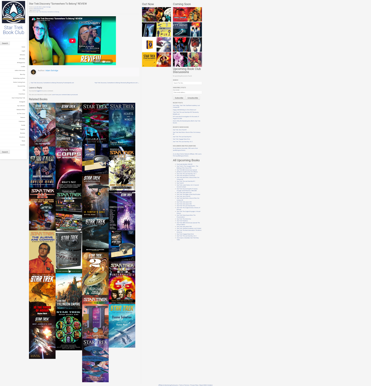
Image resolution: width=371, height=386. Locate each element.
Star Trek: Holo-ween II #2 (184, 202)
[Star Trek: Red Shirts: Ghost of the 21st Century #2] (194, 51)
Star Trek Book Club (13, 30)
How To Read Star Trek (18, 98)
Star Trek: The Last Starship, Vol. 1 (186, 174)
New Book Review (38, 8)
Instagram (22, 102)
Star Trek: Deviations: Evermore (186, 175)
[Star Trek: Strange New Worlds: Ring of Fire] (164, 66)
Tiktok (23, 141)
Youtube (22, 145)
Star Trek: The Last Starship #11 (186, 181)
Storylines (22, 137)
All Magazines (21, 62)
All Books (22, 55)
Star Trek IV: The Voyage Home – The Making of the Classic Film (187, 167)
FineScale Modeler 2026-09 (184, 164)
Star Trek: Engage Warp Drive (181, 139)
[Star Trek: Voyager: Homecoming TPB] (149, 36)
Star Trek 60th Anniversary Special (187, 170)
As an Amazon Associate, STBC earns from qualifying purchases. (185, 149)
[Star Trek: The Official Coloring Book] (164, 51)
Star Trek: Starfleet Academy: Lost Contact (189, 228)
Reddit (23, 125)
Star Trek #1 (180, 183)
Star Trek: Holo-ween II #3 (184, 204)
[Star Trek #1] (194, 66)
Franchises (22, 94)
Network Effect (21, 109)
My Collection (21, 106)
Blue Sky (22, 74)
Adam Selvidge (47, 7)
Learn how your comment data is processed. (65, 94)
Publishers (22, 121)
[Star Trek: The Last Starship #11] (180, 66)
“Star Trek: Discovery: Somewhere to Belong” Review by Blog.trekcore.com (116, 83)
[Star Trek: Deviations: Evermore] (180, 51)
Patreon (22, 117)
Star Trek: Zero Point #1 (180, 130)
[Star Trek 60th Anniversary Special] (194, 21)
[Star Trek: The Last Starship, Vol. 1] (194, 36)
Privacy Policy (194, 385)
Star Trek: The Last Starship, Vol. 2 (183, 141)
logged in (39, 91)
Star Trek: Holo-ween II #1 (184, 192)
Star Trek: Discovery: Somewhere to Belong (47, 11)
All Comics (22, 59)
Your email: (176, 90)
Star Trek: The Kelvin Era (184, 219)
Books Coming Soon (19, 82)
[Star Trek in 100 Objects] (164, 36)
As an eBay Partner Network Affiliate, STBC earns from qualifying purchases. (187, 155)
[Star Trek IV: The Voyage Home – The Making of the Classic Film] (180, 21)
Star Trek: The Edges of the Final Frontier (188, 194)
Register (22, 129)
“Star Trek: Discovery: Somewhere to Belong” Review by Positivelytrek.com (51, 83)
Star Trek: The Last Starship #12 (182, 136)
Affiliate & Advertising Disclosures (168, 385)
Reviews (22, 133)
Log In (23, 51)
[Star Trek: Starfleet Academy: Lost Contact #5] (149, 21)
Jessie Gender (36, 10)
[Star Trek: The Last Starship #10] (164, 21)
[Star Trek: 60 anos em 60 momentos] (149, 66)
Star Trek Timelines (182, 221)
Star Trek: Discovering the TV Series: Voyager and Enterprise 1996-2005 (187, 190)
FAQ (24, 90)
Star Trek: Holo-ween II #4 (184, 226)
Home (23, 47)
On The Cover (21, 113)
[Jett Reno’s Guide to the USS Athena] (180, 36)
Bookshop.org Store (19, 78)
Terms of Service (184, 385)
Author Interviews (20, 70)
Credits (23, 66)
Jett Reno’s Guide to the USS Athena (187, 172)
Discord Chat (21, 86)
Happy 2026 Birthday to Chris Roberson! (184, 110)
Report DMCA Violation (206, 385)
